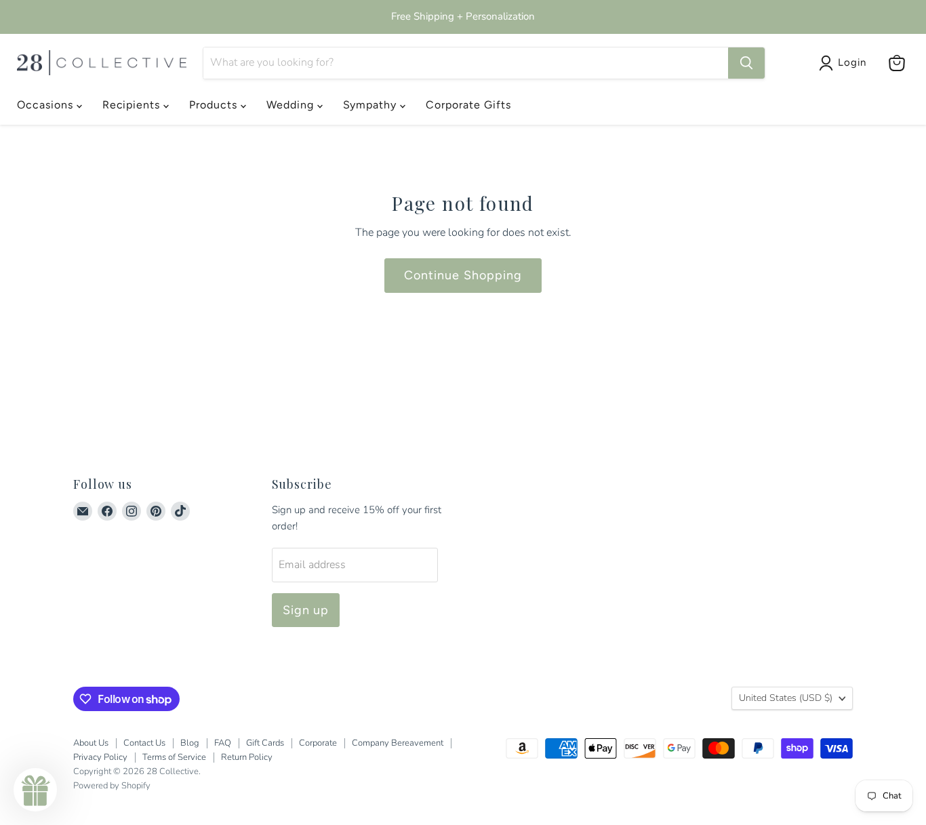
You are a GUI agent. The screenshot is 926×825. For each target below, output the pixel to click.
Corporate (318, 743)
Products (215, 104)
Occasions (47, 104)
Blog (189, 743)
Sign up (306, 610)
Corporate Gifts (468, 104)
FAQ (222, 743)
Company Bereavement (397, 743)
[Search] (746, 63)
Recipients (133, 104)
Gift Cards (265, 743)
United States (785, 697)
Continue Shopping (463, 275)
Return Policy (247, 757)
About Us (90, 743)
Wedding (291, 104)
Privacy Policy (100, 757)
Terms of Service (174, 757)
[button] (35, 789)
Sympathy (372, 104)
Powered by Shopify (111, 786)
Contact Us (144, 743)
